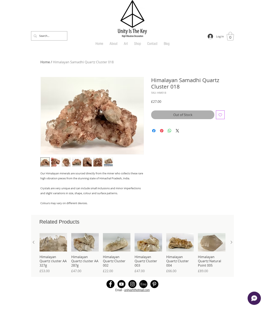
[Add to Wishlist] (220, 114)
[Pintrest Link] (154, 284)
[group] (132, 253)
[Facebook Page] (110, 284)
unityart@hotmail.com (137, 290)
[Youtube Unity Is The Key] (121, 284)
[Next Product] (231, 242)
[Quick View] (53, 242)
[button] (230, 36)
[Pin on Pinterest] (161, 130)
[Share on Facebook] (153, 130)
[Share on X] (177, 130)
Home (45, 62)
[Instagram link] (132, 284)
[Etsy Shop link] (143, 284)
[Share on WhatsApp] (169, 130)
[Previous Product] (33, 242)
